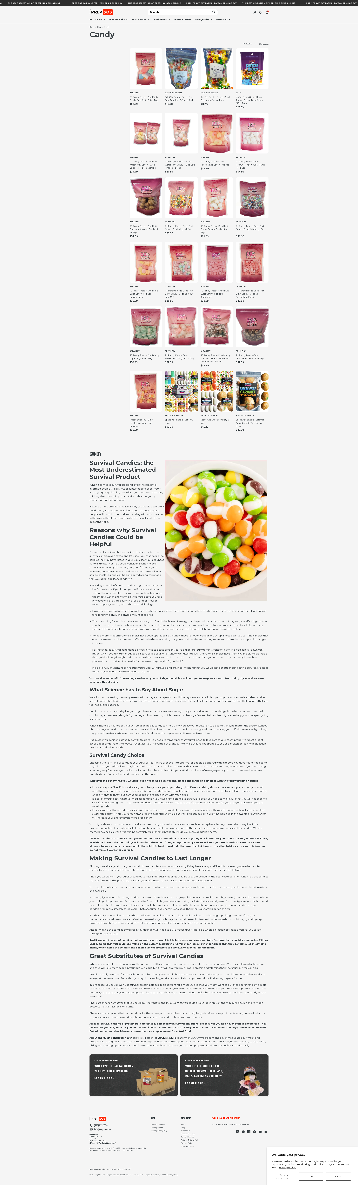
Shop (99, 27)
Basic (239, 93)
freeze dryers (236, 929)
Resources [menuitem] (222, 19)
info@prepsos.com (102, 1130)
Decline (338, 1176)
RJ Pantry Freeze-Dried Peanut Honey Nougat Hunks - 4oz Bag (250, 164)
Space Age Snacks (174, 415)
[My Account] (255, 12)
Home (92, 27)
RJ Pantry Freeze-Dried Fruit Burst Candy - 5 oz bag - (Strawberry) (215, 294)
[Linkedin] (265, 1132)
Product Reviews (188, 1134)
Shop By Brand (157, 1128)
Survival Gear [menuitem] (160, 19)
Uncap (175, 1175)
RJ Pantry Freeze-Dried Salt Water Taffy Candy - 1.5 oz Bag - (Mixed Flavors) (180, 164)
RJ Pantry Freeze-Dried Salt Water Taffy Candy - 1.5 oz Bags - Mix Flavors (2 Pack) (143, 164)
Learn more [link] (103, 1078)
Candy (106, 27)
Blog (183, 1128)
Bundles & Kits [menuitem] (117, 19)
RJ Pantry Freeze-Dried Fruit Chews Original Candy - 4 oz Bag (215, 229)
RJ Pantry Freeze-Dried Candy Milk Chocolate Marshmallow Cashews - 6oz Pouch (215, 358)
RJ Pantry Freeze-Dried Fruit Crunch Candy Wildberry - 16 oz (250, 229)
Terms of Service (187, 1137)
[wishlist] (261, 12)
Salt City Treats (173, 93)
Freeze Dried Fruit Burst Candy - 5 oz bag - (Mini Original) (141, 423)
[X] (238, 1132)
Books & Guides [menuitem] (182, 19)
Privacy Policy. (287, 1167)
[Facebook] (249, 1132)
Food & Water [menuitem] (139, 19)
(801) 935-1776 (101, 1126)
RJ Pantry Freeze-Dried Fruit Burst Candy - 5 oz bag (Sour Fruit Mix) (179, 294)
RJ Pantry (135, 93)
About (183, 1124)
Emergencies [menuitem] (202, 19)
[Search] (213, 12)
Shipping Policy (187, 1146)
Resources (186, 1119)
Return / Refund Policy (190, 1140)
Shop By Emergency (159, 1131)
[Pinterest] (254, 1132)
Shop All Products (158, 1124)
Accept (311, 1176)
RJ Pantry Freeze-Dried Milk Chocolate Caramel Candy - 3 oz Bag (144, 229)
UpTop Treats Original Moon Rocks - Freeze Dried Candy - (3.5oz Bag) (250, 100)
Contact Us (185, 1131)
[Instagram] (243, 1132)
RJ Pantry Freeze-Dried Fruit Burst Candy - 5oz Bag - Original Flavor (144, 294)
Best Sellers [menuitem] (96, 19)
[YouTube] (260, 1132)
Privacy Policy (187, 1143)
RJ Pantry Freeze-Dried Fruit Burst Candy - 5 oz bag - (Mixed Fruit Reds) (250, 294)
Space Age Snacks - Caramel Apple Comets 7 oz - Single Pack (250, 423)
